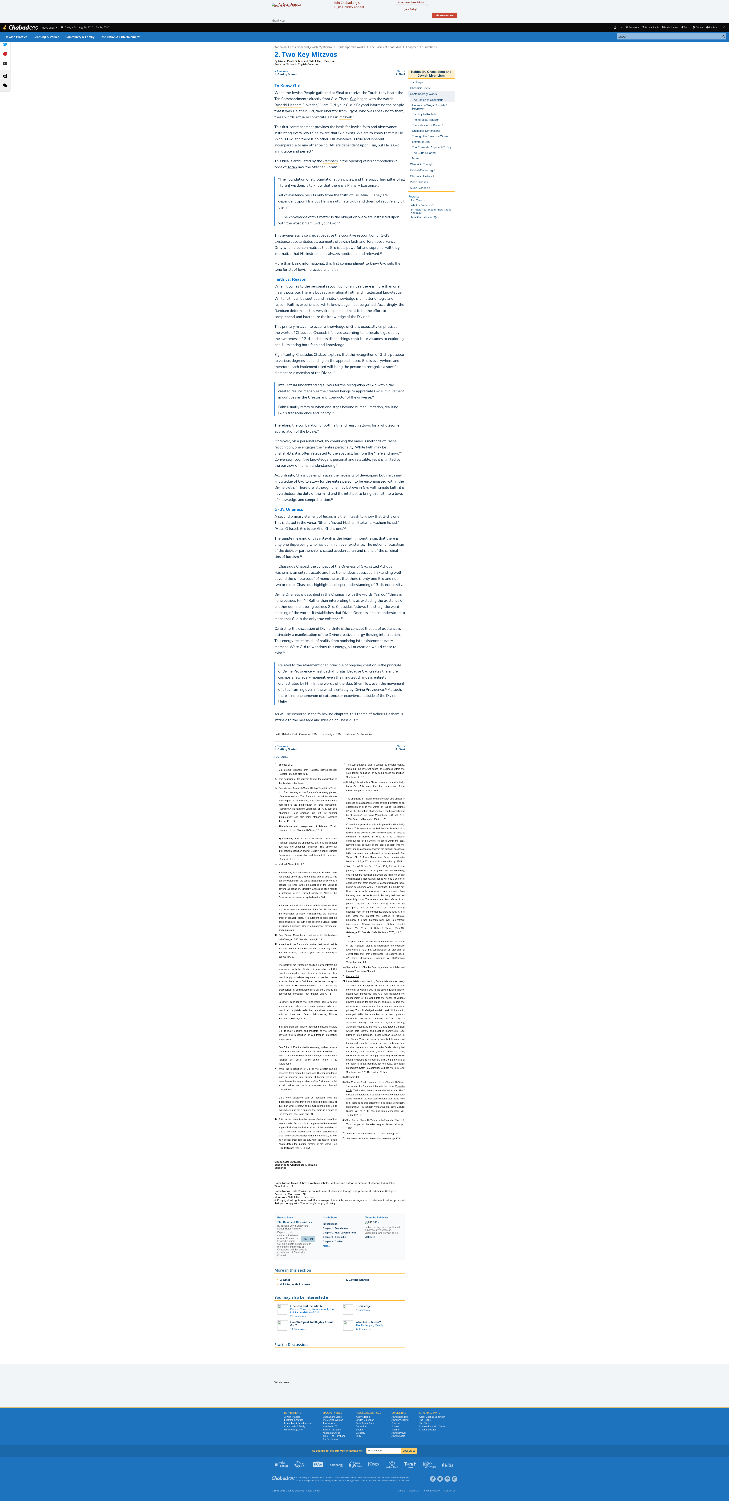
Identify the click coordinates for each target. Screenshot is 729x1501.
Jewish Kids (448, 1464)
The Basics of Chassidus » (294, 1222)
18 (296, 486)
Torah (292, 167)
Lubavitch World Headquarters (395, 1477)
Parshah (395, 1429)
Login (620, 27)
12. (276, 1068)
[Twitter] (440, 1479)
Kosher (395, 1426)
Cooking (392, 1464)
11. (276, 944)
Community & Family (79, 37)
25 (386, 688)
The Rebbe (425, 1420)
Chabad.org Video (332, 1417)
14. (344, 764)
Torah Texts (411, 1464)
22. (344, 1076)
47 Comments (363, 1329)
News (374, 1464)
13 (373, 396)
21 (301, 555)
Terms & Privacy (431, 1490)
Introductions (330, 1224)
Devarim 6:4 (352, 976)
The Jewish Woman (333, 1420)
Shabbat (395, 1423)
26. (344, 1138)
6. (276, 778)
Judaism (372, 1480)
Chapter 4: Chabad (333, 1241)
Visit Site (370, 1236)
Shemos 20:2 (285, 764)
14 (332, 412)
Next (400, 73)
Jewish (384, 1480)
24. (344, 1120)
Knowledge (363, 1306)
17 (337, 464)
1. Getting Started (357, 1279)
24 (284, 652)
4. (276, 764)
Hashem (349, 522)
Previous (285, 73)
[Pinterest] (447, 1479)
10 (381, 253)
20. (344, 976)
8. (276, 826)
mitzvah (302, 326)
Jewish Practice (16, 37)
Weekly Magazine (293, 1429)
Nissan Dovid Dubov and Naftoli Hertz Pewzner (306, 61)
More (415, 158)
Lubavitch (337, 1477)
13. (276, 1119)
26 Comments (298, 1316)
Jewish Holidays (399, 1417)
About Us (414, 1490)
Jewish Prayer (398, 1433)
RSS (358, 1436)
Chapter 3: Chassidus (334, 1237)
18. (344, 941)
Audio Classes (355, 1464)
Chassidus (304, 354)
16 (401, 452)
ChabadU (337, 1464)
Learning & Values (46, 37)
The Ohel (424, 1423)
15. (344, 782)
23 (342, 618)
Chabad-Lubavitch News (432, 1426)
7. (276, 788)
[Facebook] (433, 1479)
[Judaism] (20, 27)
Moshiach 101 (330, 1426)
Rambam (281, 310)
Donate (699, 27)
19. (344, 967)
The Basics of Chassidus (385, 47)
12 (333, 372)
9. (276, 864)
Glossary (360, 1433)
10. (276, 935)
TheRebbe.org (330, 1439)
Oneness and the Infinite (306, 1306)
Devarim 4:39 (353, 1077)
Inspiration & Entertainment (120, 37)
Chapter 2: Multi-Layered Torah (339, 1232)
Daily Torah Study (365, 1423)
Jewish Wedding (400, 1420)
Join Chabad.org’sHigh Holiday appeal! (349, 4)
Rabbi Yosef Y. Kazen (341, 1480)
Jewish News (329, 1423)
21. (344, 981)
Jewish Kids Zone (332, 1429)
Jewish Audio (398, 1436)
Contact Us (450, 1490)
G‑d (353, 98)
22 (306, 599)
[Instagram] (454, 1479)
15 (318, 430)
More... (326, 1246)
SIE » (376, 1222)
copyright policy (326, 1203)
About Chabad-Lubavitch (432, 1417)
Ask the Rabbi (652, 27)
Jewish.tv (318, 1464)
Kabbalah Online (331, 1433)
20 (345, 527)
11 (369, 316)
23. (344, 1082)
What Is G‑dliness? (368, 1322)
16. (344, 824)
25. (344, 1133)
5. (276, 769)
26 (357, 719)
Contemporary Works (351, 47)
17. (344, 866)
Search (359, 1429)
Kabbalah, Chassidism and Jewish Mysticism (303, 47)
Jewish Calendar (365, 1420)
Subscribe (361, 1426)
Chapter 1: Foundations (421, 47)
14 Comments (298, 1329)
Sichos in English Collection (302, 64)
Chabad (320, 354)
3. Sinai (285, 1279)
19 (332, 498)
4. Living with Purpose (295, 1284)
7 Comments (363, 1310)
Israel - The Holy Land (334, 1436)
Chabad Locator (427, 1429)
